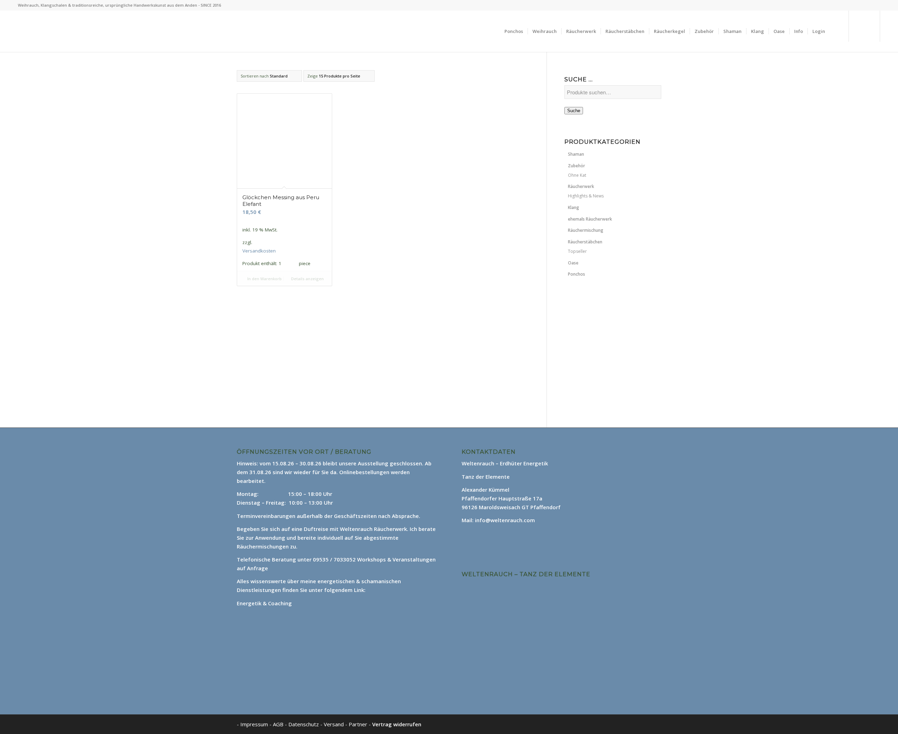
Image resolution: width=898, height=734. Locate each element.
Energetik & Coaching (264, 603)
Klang (573, 207)
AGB (279, 724)
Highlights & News (586, 196)
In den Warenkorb (264, 278)
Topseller (577, 251)
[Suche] (836, 31)
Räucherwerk (581, 186)
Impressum (254, 724)
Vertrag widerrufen (396, 724)
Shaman (576, 154)
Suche (573, 110)
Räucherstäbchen (585, 242)
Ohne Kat (577, 175)
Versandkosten (259, 251)
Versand (334, 724)
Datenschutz (304, 724)
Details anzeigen (307, 278)
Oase (573, 263)
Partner (358, 724)
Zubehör (576, 166)
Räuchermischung (585, 230)
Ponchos (576, 274)
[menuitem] (514, 31)
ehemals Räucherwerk (590, 219)
